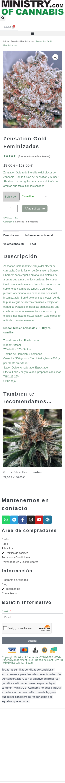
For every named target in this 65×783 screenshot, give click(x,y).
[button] (3, 18)
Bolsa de (10, 196)
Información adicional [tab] (39, 235)
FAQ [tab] (33, 244)
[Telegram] (14, 520)
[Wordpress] (47, 520)
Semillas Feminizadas (22, 41)
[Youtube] (39, 520)
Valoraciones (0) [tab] (13, 244)
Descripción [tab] (11, 235)
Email (5, 611)
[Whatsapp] (6, 520)
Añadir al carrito (35, 208)
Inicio (6, 41)
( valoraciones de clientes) (34, 156)
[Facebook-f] (22, 520)
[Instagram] (31, 520)
